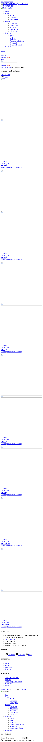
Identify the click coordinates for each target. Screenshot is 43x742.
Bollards (13, 39)
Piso (11, 37)
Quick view (5, 163)
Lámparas (13, 31)
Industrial (13, 27)
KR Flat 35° (5, 544)
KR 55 (3, 442)
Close (3, 736)
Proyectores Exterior (17, 41)
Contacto (8, 684)
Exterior (8, 67)
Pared (12, 15)
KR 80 (3, 493)
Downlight (13, 23)
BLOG (3, 51)
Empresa (8, 680)
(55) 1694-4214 (8, 6)
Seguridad (13, 43)
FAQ (7, 685)
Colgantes (13, 17)
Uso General (14, 29)
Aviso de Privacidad (12, 678)
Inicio (3, 67)
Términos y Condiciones (13, 682)
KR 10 (3, 166)
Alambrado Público (16, 45)
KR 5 (3, 350)
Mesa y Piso (14, 19)
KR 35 (3, 258)
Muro (12, 35)
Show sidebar (5, 75)
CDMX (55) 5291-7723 (19, 4)
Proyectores (14, 25)
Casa (7, 665)
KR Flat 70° (5, 625)
